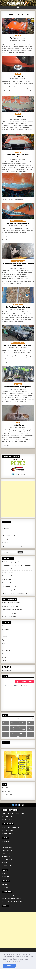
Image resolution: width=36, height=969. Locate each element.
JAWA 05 (4, 647)
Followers (25, 685)
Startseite (4, 525)
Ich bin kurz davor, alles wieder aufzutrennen (18, 156)
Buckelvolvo (5, 629)
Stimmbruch (18, 76)
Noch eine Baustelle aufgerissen (18, 223)
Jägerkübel (5, 640)
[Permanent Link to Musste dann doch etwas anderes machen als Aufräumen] (18, 251)
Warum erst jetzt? (7, 576)
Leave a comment (23, 226)
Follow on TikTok (25, 682)
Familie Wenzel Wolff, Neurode (10, 895)
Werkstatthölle (21, 221)
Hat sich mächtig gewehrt (9, 590)
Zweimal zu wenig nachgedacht (11, 562)
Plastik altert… (18, 425)
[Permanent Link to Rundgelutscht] (18, 104)
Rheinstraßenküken (7, 819)
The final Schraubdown (18, 38)
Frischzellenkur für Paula (9, 586)
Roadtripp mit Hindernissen (9, 583)
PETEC (3, 395)
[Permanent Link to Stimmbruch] (18, 64)
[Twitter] (13, 805)
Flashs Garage (6, 853)
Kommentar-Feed (7, 794)
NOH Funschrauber (7, 859)
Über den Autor (6, 532)
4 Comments (23, 309)
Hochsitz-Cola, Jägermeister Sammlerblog (13, 813)
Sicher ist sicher (6, 579)
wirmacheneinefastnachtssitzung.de (12, 898)
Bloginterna (18, 384)
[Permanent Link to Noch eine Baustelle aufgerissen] (18, 211)
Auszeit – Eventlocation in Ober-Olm (12, 901)
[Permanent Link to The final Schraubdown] (18, 26)
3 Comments (23, 40)
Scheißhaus (5, 661)
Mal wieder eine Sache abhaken (11, 569)
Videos (6, 685)
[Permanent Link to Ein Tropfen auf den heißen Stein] (18, 295)
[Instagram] (19, 805)
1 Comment (23, 119)
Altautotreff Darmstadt (18, 343)
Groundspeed (6, 856)
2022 (18, 719)
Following (15, 685)
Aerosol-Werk (5, 844)
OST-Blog (4, 862)
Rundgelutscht (18, 116)
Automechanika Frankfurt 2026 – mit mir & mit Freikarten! (17, 565)
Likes (5, 687)
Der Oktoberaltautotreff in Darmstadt (18, 345)
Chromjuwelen (6, 876)
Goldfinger (5, 636)
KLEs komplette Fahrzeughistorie (11, 535)
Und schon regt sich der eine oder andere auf (15, 593)
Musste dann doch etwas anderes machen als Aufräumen (18, 264)
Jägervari (4, 643)
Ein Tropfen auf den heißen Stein (18, 307)
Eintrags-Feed (6, 791)
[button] (22, 961)
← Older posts (6, 445)
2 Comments (23, 78)
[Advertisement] (18, 499)
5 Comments (23, 389)
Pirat (12, 261)
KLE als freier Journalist (8, 833)
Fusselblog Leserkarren (8, 539)
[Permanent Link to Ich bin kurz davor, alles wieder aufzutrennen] (18, 142)
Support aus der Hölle (8, 572)
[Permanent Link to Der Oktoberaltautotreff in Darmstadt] (18, 333)
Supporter (5, 542)
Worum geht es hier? (8, 528)
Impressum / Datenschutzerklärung (12, 546)
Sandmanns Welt (6, 865)
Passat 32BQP (6, 650)
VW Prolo (18, 35)
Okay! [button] (9, 965)
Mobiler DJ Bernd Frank (8, 830)
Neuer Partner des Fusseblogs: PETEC (18, 387)
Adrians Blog (5, 841)
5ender (4, 626)
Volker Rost (5, 887)
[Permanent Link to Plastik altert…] (18, 413)
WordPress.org (6, 798)
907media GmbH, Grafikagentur (10, 827)
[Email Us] (22, 805)
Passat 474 (5, 654)
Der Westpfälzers (7, 850)
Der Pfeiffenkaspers (7, 847)
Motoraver (5, 873)
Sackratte (4, 657)
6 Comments (23, 159)
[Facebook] (16, 805)
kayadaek (4, 884)
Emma (3, 633)
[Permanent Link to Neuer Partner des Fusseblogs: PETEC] (18, 374)
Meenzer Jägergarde (7, 816)
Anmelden (5, 787)
